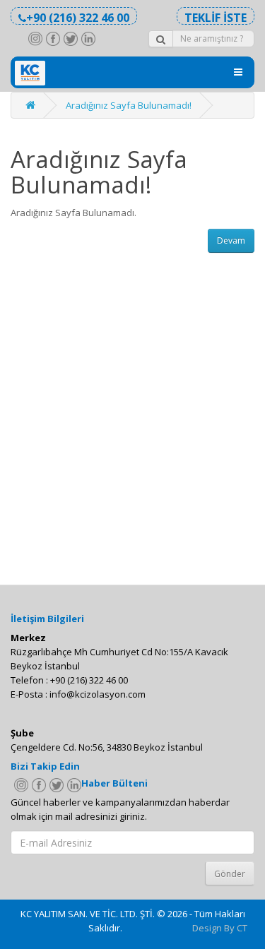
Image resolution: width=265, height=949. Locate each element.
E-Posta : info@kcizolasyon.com (78, 694)
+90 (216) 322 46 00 (77, 17)
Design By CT (219, 927)
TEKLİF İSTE (215, 17)
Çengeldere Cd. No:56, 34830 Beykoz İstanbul (107, 747)
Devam (231, 240)
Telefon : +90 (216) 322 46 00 (69, 680)
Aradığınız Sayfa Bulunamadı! (129, 105)
